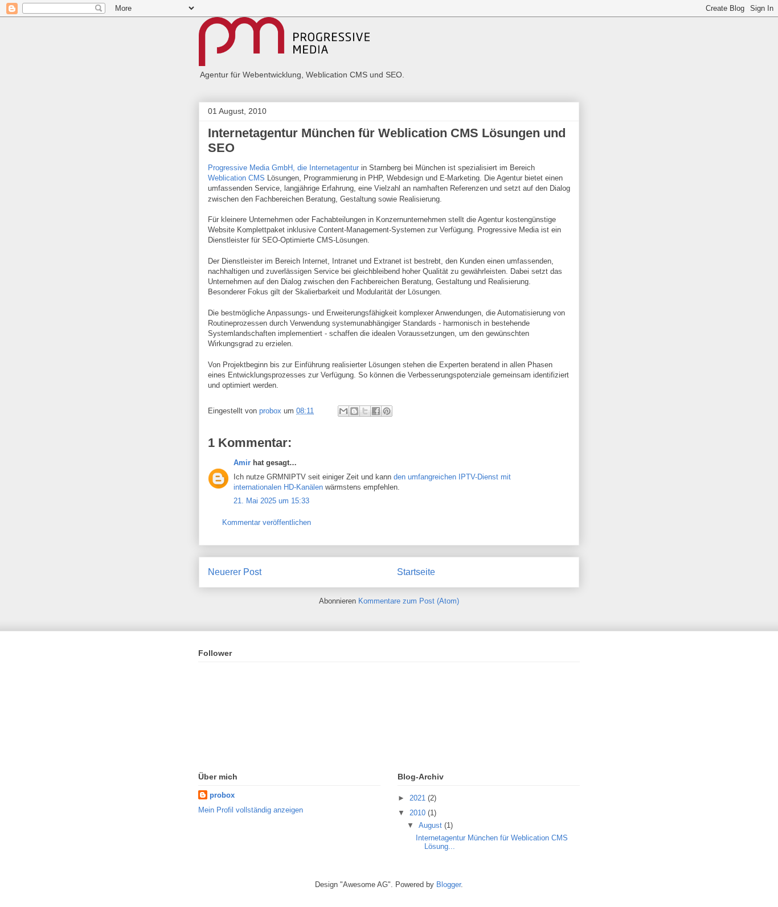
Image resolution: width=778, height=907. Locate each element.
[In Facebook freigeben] (376, 411)
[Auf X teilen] (365, 411)
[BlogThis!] (354, 411)
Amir (242, 462)
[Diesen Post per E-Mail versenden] (343, 411)
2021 (419, 798)
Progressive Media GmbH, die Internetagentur (283, 167)
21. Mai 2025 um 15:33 (271, 500)
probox (222, 795)
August (431, 825)
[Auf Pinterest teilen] (386, 411)
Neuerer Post (234, 572)
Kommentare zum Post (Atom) (408, 601)
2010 (419, 812)
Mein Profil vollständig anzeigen (250, 810)
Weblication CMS (237, 178)
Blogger (448, 884)
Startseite (416, 572)
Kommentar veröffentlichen (266, 522)
